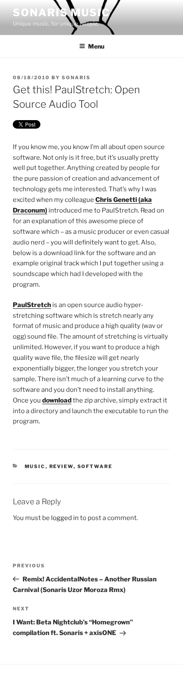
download (56, 400)
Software (95, 466)
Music (35, 466)
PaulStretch (32, 305)
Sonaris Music (61, 12)
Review (61, 466)
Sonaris (76, 77)
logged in (65, 518)
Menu (96, 46)
